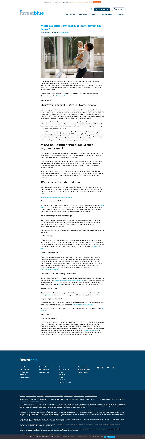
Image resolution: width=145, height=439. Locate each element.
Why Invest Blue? (25, 369)
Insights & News (44, 372)
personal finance (67, 280)
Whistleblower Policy (79, 396)
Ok (105, 436)
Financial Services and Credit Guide (54, 396)
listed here (97, 295)
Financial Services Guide (90, 330)
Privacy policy (111, 436)
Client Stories (83, 373)
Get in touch (60, 96)
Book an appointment (101, 9)
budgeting (58, 280)
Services (62, 367)
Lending (61, 377)
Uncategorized (64, 32)
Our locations (119, 9)
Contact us (22, 396)
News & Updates (84, 367)
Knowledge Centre (44, 369)
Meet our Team (24, 372)
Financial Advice (64, 369)
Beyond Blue (47, 295)
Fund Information (68, 396)
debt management (78, 280)
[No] (143, 436)
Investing (61, 372)
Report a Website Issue (91, 396)
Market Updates (84, 370)
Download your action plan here (82, 304)
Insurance (62, 374)
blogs (60, 284)
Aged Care (62, 379)
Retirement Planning (65, 382)
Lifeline (99, 293)
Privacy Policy (40, 396)
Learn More (97, 2)
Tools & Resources (46, 367)
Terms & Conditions (31, 396)
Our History (23, 374)
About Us (23, 367)
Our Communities (25, 377)
